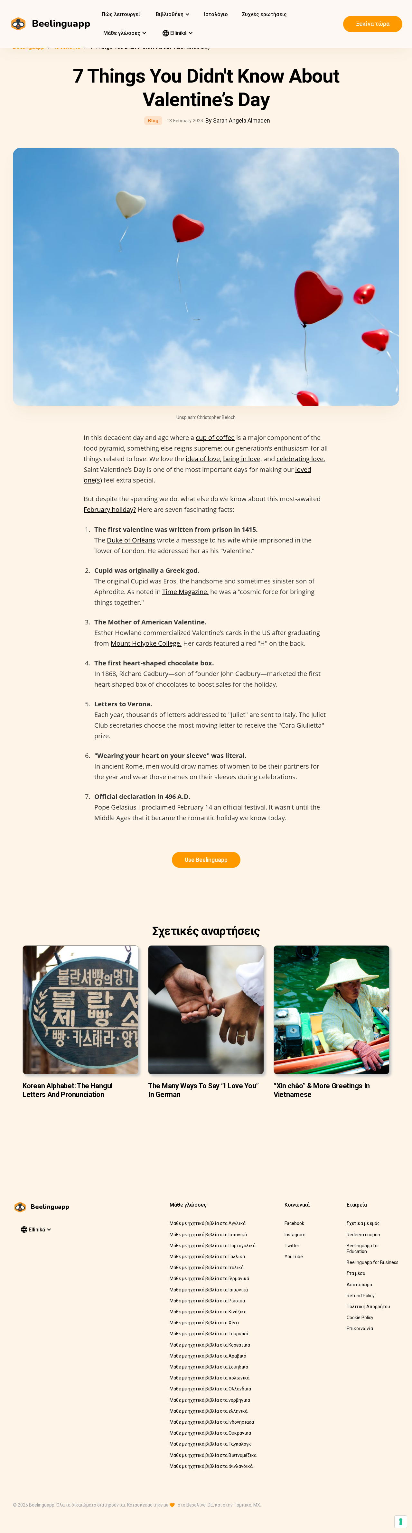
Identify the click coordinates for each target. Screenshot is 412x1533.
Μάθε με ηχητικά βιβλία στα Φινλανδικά (211, 1466)
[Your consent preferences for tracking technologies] (401, 1522)
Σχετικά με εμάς (363, 1223)
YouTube (294, 1256)
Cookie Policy (360, 1317)
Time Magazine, (185, 591)
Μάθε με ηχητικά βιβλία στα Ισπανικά (208, 1234)
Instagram (295, 1234)
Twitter (292, 1245)
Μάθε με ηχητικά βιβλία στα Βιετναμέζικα (213, 1455)
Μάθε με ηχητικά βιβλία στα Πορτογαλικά (213, 1245)
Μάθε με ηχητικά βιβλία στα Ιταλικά (207, 1267)
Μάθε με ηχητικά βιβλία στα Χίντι (204, 1322)
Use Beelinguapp (206, 859)
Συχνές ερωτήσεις (264, 14)
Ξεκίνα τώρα (372, 23)
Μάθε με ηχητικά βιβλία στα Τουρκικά (209, 1333)
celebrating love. (300, 458)
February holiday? (110, 509)
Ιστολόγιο (216, 14)
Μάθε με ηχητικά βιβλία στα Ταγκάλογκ (210, 1444)
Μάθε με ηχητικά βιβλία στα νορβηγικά (210, 1400)
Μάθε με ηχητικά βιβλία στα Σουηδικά (209, 1366)
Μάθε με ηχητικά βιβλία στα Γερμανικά (209, 1278)
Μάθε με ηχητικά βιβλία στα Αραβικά (208, 1356)
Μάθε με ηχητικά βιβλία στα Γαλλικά (207, 1256)
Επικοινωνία (360, 1328)
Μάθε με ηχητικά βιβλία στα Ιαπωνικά (209, 1289)
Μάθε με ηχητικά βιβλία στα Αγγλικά (208, 1223)
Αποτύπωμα (359, 1284)
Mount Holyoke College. (146, 643)
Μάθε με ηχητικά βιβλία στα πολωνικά (209, 1377)
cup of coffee (215, 437)
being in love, (242, 458)
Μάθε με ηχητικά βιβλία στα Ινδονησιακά (212, 1422)
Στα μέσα (356, 1273)
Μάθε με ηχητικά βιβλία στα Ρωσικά (207, 1300)
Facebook (294, 1223)
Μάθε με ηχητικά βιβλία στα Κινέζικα (208, 1311)
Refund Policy (361, 1295)
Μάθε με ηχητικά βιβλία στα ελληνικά (209, 1411)
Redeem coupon (363, 1234)
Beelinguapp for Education (363, 1248)
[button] (172, 14)
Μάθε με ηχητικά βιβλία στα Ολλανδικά (210, 1388)
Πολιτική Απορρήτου (368, 1306)
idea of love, (203, 458)
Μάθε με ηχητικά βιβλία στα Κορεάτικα (210, 1345)
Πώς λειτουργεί (121, 14)
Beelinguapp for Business (372, 1262)
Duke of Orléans (131, 540)
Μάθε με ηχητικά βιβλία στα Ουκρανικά (210, 1433)
